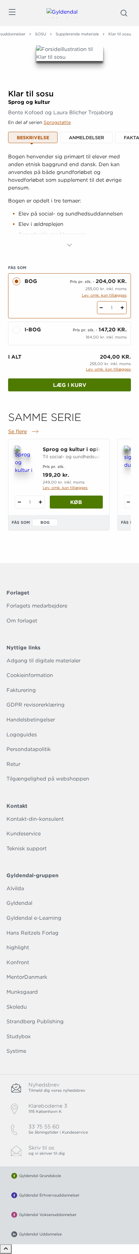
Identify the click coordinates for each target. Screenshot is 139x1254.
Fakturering (21, 690)
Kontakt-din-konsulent (35, 819)
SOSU (40, 33)
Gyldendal (19, 903)
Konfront (17, 962)
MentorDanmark (26, 977)
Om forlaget (21, 621)
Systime (16, 1051)
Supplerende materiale (77, 33)
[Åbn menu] (12, 13)
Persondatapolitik (28, 749)
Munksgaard (22, 992)
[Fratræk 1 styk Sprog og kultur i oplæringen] (19, 502)
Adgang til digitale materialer (43, 661)
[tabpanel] (69, 201)
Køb (76, 502)
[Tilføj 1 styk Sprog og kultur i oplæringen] (40, 502)
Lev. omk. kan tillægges (104, 295)
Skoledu (16, 1007)
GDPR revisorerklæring (35, 705)
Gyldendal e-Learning (33, 918)
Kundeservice (23, 833)
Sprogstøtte (57, 122)
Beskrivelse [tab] (33, 137)
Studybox (18, 1036)
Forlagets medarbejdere (36, 606)
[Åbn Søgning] (124, 13)
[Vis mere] (69, 245)
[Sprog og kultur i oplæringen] (25, 460)
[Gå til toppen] (6, 1249)
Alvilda (15, 888)
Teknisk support (26, 848)
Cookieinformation (29, 675)
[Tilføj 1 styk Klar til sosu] (122, 307)
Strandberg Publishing (35, 1021)
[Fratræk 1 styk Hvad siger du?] (128, 502)
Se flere (24, 432)
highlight (17, 947)
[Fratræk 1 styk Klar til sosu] (101, 307)
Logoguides (21, 734)
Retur (13, 764)
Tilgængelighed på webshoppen (47, 779)
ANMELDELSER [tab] (86, 137)
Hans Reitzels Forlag (32, 933)
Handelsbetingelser (30, 720)
